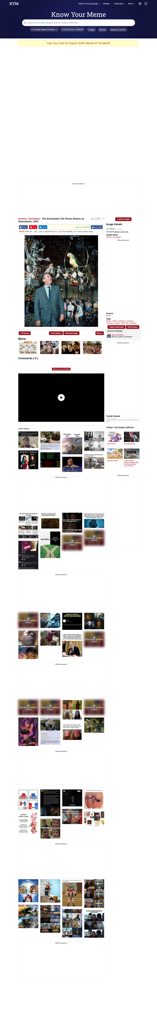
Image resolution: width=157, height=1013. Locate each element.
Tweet (43, 227)
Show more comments (61, 369)
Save (34, 227)
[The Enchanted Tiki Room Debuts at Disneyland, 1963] (61, 281)
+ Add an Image (123, 219)
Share (24, 227)
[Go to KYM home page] (14, 4)
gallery (55, 231)
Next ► (100, 333)
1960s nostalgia (118, 321)
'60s (122, 323)
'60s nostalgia (130, 323)
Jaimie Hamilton (118, 335)
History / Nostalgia (29, 218)
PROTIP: (22, 231)
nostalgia (129, 321)
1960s (108, 321)
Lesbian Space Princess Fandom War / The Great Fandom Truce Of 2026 (131, 463)
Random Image (71, 333)
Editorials (119, 3)
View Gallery (56, 333)
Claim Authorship (116, 327)
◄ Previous (24, 333)
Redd (108, 316)
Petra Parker (111, 444)
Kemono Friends (112, 460)
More (130, 3)
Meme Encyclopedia (88, 3)
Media (106, 3)
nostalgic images (113, 323)
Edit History (132, 327)
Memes (102, 30)
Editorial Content (118, 30)
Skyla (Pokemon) (129, 444)
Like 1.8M (97, 227)
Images (91, 30)
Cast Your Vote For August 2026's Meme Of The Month (78, 43)
